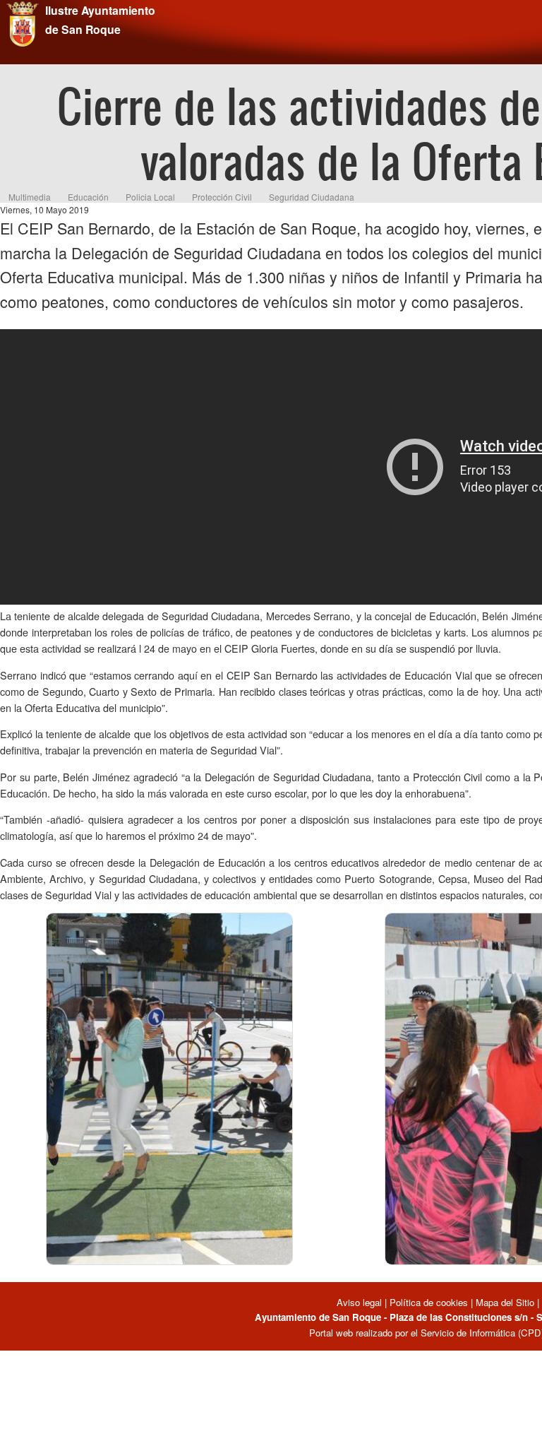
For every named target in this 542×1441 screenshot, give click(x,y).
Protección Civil (222, 197)
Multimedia (29, 197)
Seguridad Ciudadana (311, 197)
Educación (88, 197)
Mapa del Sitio (505, 1302)
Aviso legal (361, 1302)
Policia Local (150, 197)
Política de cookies (429, 1302)
